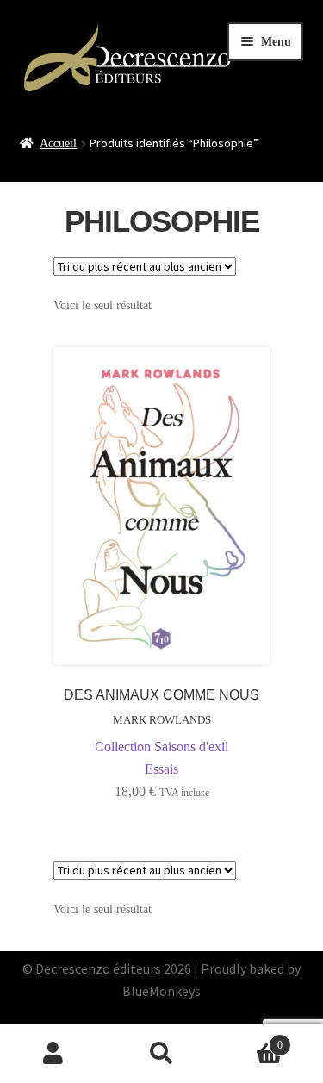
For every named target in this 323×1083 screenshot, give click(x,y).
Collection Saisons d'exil (161, 746)
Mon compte (54, 1053)
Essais (161, 769)
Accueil (58, 143)
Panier (249, 1039)
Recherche (161, 1053)
